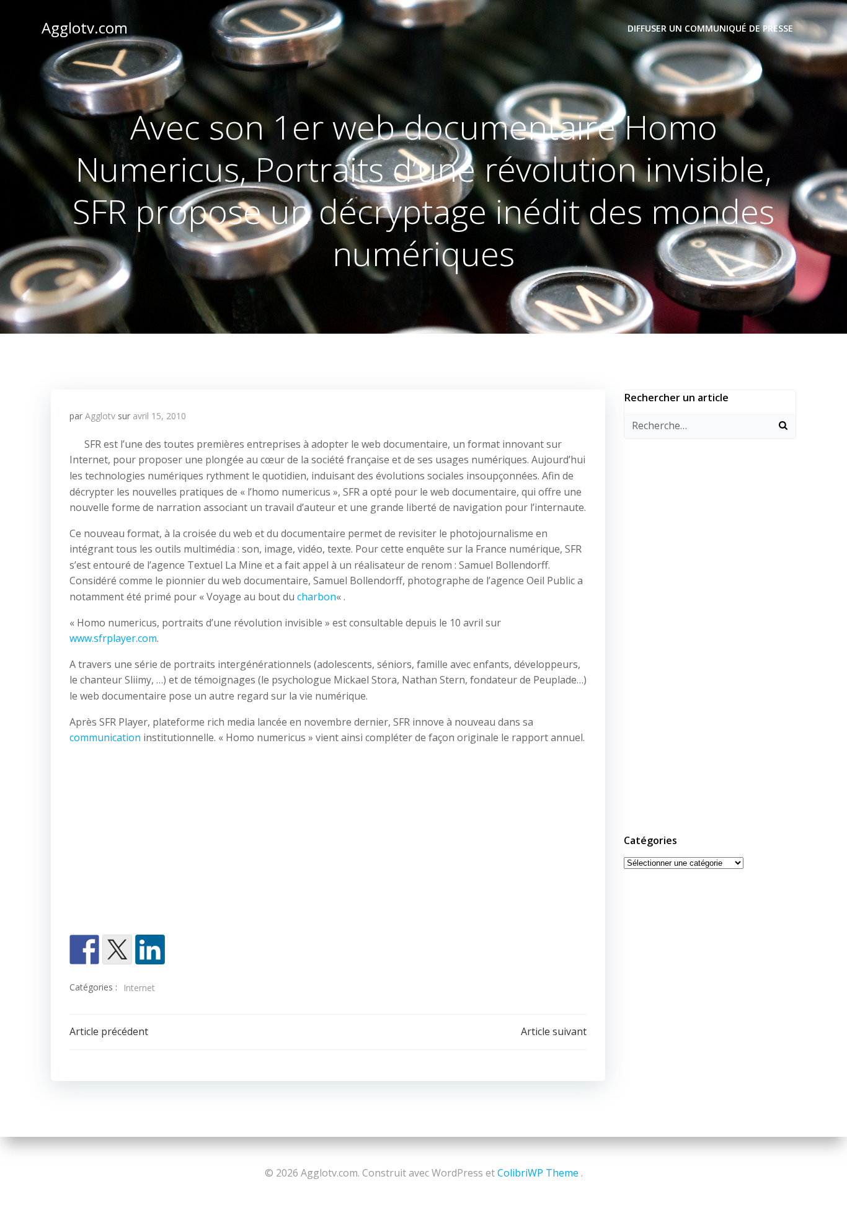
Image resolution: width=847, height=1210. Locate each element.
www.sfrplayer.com (113, 638)
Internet (139, 988)
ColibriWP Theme (538, 1173)
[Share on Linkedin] (150, 949)
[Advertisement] (328, 843)
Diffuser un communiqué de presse (710, 28)
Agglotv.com (85, 27)
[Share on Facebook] (84, 949)
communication (105, 737)
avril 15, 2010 (159, 416)
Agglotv (100, 416)
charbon (316, 596)
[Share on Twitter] (117, 949)
